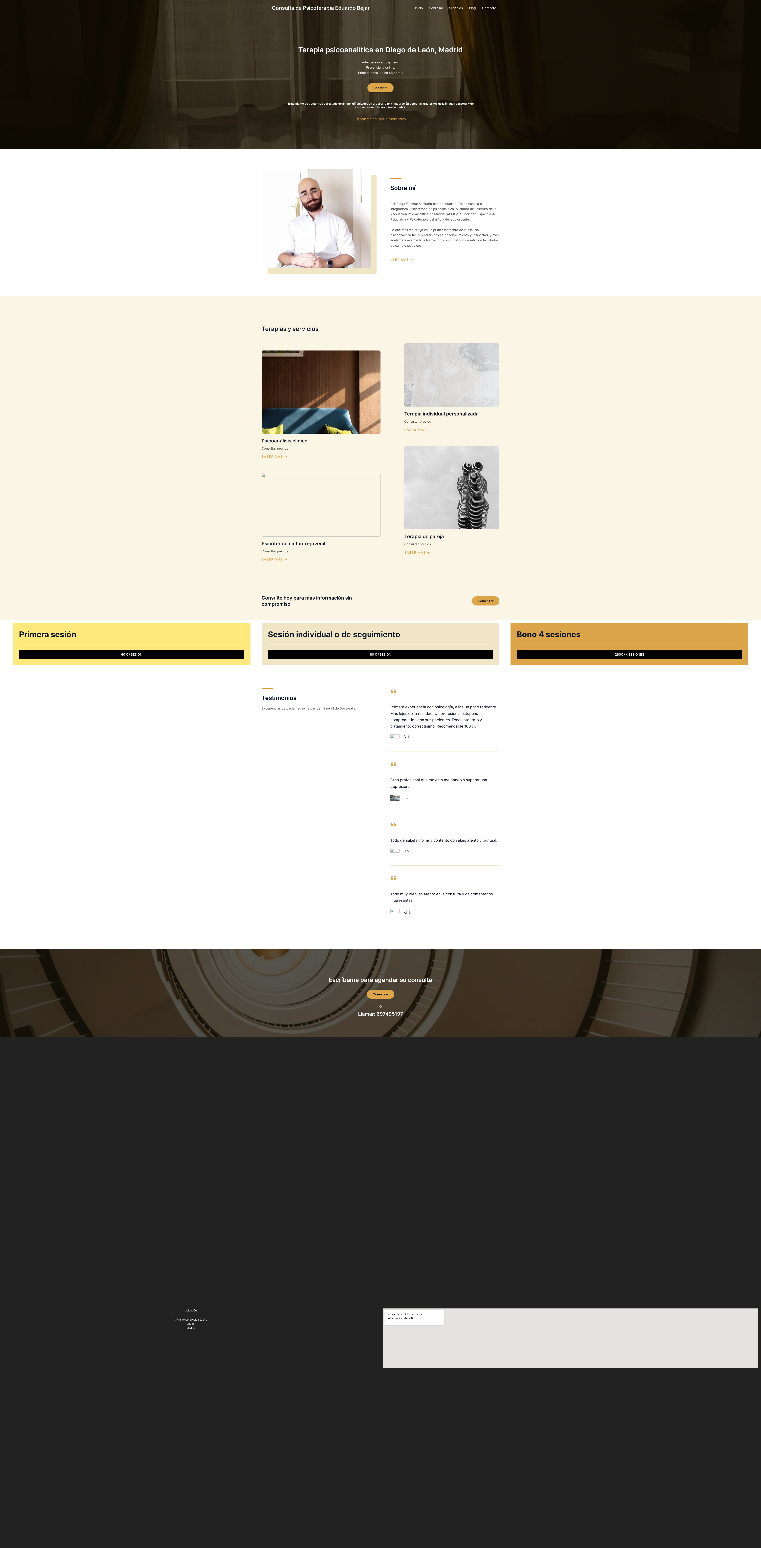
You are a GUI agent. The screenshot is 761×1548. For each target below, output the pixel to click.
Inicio (419, 8)
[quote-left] (393, 691)
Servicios (456, 8)
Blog (472, 8)
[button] (485, 600)
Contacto (489, 8)
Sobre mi (436, 8)
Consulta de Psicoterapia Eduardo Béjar (321, 8)
